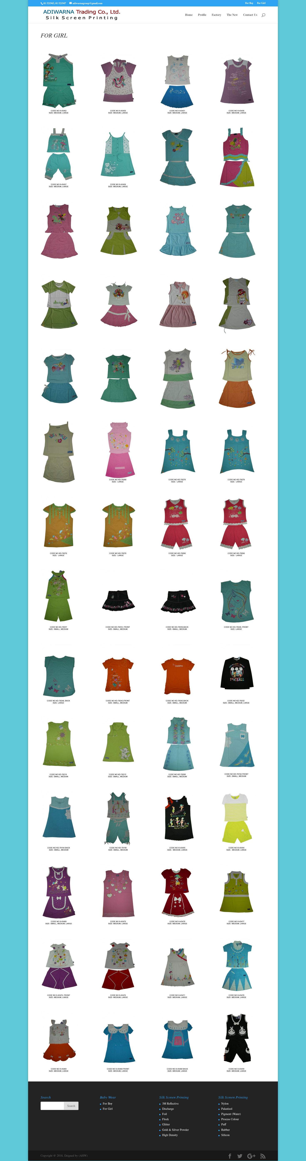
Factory (216, 15)
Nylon (225, 1103)
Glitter (166, 1124)
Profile (202, 15)
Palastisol (226, 1109)
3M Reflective (170, 1103)
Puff (223, 1124)
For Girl (261, 3)
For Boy (249, 3)
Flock (165, 1119)
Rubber (225, 1130)
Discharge (168, 1109)
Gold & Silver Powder (175, 1130)
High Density (170, 1135)
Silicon (225, 1135)
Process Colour (230, 1119)
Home (189, 15)
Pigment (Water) (231, 1114)
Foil (164, 1114)
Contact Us (250, 15)
